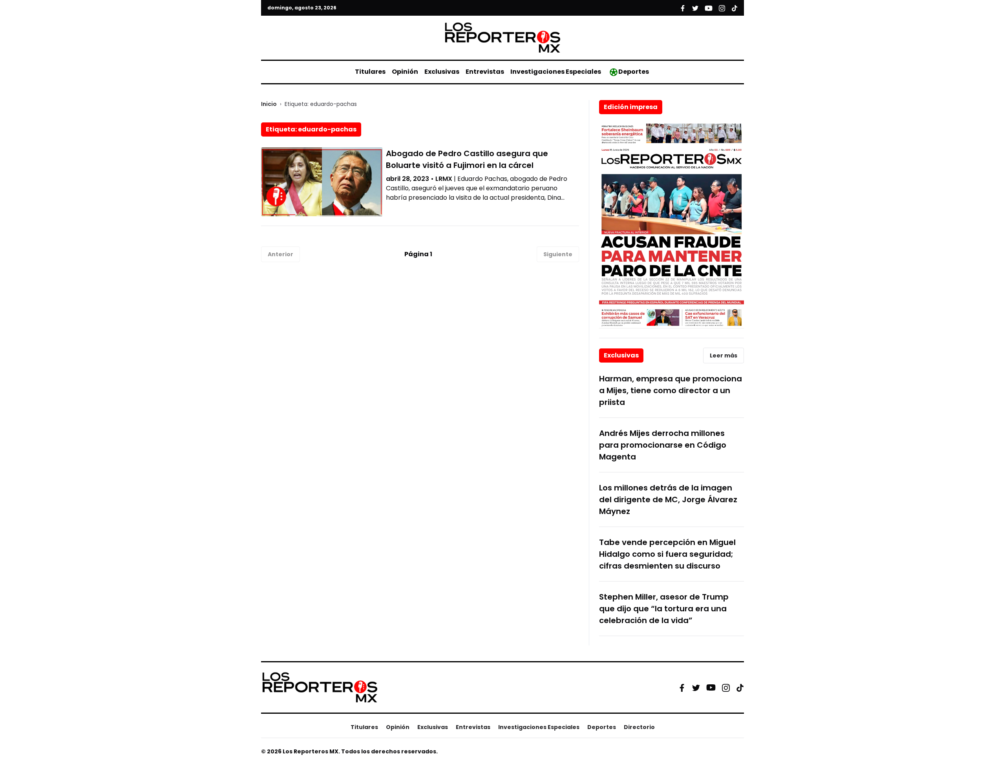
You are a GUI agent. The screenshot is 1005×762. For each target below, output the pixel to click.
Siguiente (557, 254)
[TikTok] (740, 687)
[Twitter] (696, 687)
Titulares (370, 71)
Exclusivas (441, 71)
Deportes (633, 71)
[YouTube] (711, 688)
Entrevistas (485, 71)
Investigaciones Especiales (555, 71)
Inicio (269, 104)
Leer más (723, 355)
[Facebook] (682, 687)
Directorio (639, 727)
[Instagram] (726, 687)
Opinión (405, 71)
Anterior (280, 254)
